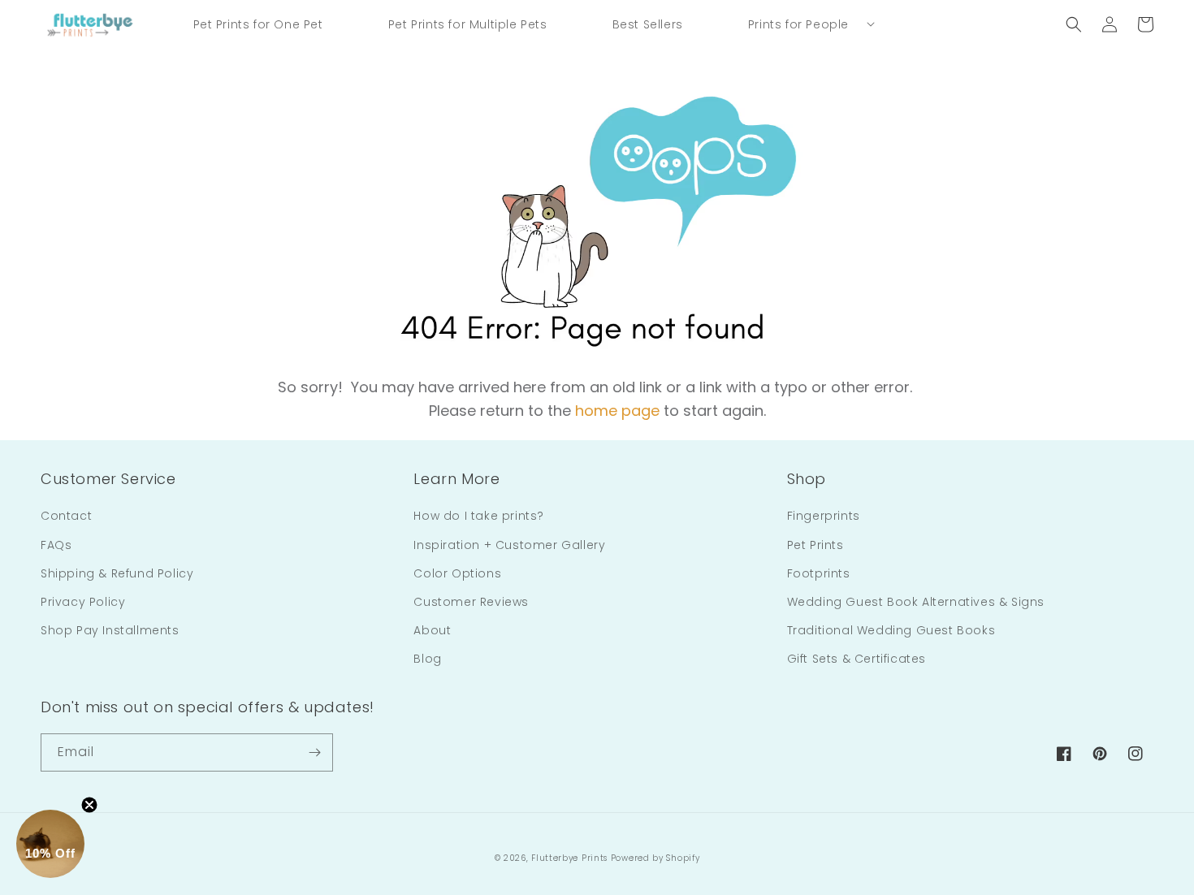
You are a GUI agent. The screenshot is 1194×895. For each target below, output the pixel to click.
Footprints (818, 573)
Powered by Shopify (655, 858)
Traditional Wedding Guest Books (891, 630)
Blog (427, 659)
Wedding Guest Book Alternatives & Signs (916, 602)
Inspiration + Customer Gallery (509, 545)
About (432, 630)
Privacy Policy (83, 602)
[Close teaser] (89, 805)
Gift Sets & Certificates (856, 659)
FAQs (56, 545)
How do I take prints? (478, 516)
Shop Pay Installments (110, 630)
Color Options (457, 573)
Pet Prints (815, 545)
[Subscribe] (314, 752)
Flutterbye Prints (569, 858)
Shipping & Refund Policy (117, 573)
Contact (66, 516)
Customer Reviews (471, 602)
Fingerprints (823, 516)
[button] (798, 24)
